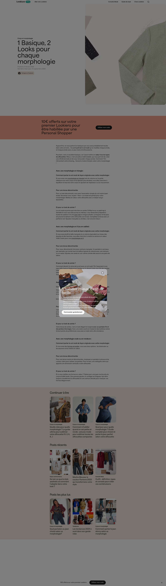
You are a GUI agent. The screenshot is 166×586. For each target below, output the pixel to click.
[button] (103, 273)
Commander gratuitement (73, 312)
